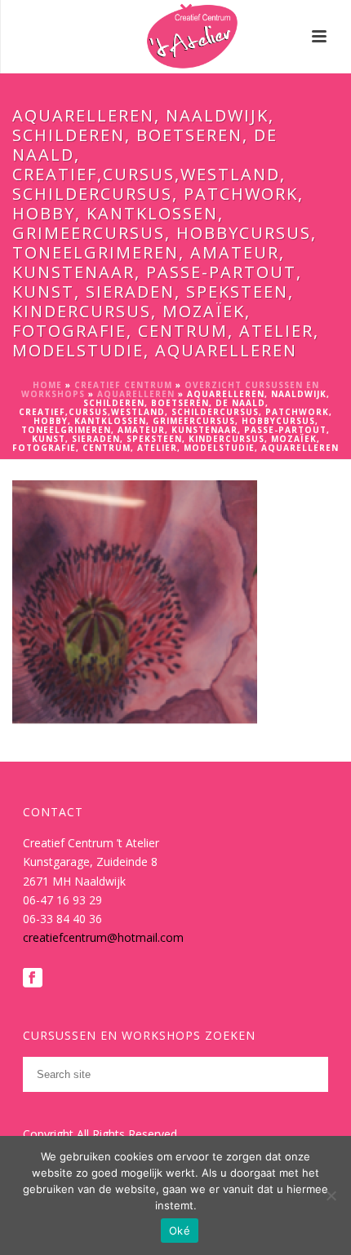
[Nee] (330, 1195)
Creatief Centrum (123, 385)
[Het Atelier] (176, 36)
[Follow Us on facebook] (32, 978)
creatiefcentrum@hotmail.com (103, 937)
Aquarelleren (136, 394)
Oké (179, 1230)
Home (47, 385)
